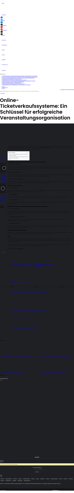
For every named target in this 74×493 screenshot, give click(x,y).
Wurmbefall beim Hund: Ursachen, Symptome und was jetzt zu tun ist (14, 79)
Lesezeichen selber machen (54, 478)
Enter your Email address (37, 467)
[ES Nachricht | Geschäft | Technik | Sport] (7, 9)
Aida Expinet (2, 478)
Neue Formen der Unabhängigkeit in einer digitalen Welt (12, 78)
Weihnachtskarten (20, 480)
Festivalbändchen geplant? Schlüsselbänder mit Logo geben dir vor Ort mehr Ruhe (16, 84)
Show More (37, 457)
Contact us (5, 64)
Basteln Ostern (15, 478)
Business (4, 25)
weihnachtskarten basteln (27, 480)
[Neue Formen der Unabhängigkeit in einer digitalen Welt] (37, 424)
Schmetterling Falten (8, 480)
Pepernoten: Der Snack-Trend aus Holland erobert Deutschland (13, 81)
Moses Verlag (65, 478)
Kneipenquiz (33, 478)
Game (3, 35)
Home (3, 20)
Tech (3, 54)
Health (4, 40)
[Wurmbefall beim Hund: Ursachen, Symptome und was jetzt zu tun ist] (37, 437)
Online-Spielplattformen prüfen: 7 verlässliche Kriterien (11, 82)
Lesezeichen (47, 478)
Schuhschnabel (14, 480)
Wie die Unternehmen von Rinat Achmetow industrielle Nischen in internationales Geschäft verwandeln (20, 76)
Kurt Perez (37, 478)
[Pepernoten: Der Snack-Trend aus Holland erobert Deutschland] (37, 449)
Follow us (2, 460)
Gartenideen (20, 478)
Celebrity (4, 30)
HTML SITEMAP (70, 491)
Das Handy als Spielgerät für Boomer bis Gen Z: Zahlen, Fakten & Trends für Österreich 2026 (18, 77)
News (3, 49)
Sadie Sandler (2, 480)
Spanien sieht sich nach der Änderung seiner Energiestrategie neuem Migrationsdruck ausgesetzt (18, 80)
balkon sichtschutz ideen (8, 478)
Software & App (5, 91)
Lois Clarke (60, 478)
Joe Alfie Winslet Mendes (26, 478)
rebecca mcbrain (71, 478)
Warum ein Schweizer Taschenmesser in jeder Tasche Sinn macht (13, 83)
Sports (3, 59)
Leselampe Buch (42, 478)
